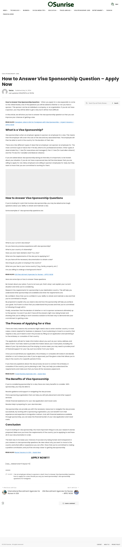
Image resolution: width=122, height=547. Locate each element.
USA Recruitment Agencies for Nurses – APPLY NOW (34, 274)
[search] (112, 4)
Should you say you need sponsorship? (44, 476)
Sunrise (11, 90)
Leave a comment (70, 503)
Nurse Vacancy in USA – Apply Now (28, 452)
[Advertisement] (57, 29)
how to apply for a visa (22, 476)
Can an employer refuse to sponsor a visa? (29, 474)
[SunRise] (61, 4)
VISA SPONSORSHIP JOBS (10, 74)
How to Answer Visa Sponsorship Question (60, 474)
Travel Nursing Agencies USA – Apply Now (30, 374)
